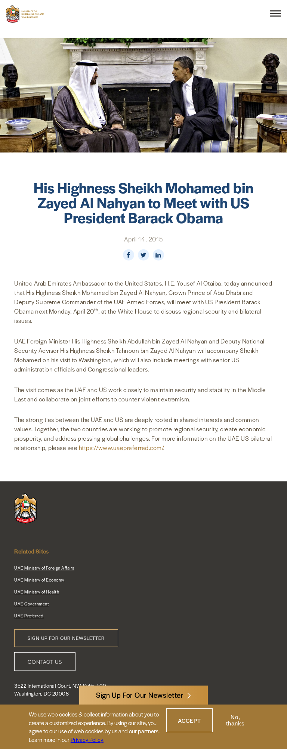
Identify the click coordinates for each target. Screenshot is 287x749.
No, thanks (235, 720)
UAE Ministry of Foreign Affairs (44, 568)
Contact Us (45, 661)
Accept (189, 720)
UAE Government (31, 604)
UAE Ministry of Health (36, 592)
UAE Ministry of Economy (39, 580)
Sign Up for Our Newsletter (66, 638)
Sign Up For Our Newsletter (139, 695)
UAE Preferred (29, 616)
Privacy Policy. (87, 739)
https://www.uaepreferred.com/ (121, 447)
